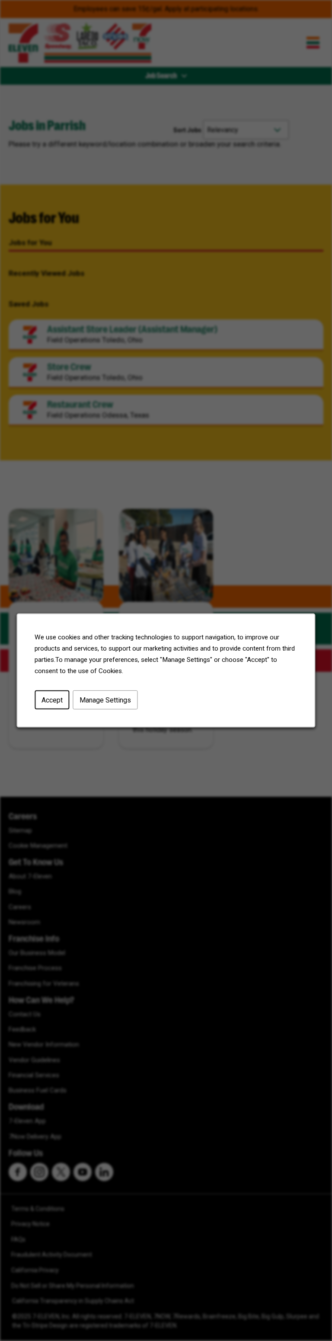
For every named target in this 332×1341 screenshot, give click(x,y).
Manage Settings (105, 700)
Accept (52, 700)
